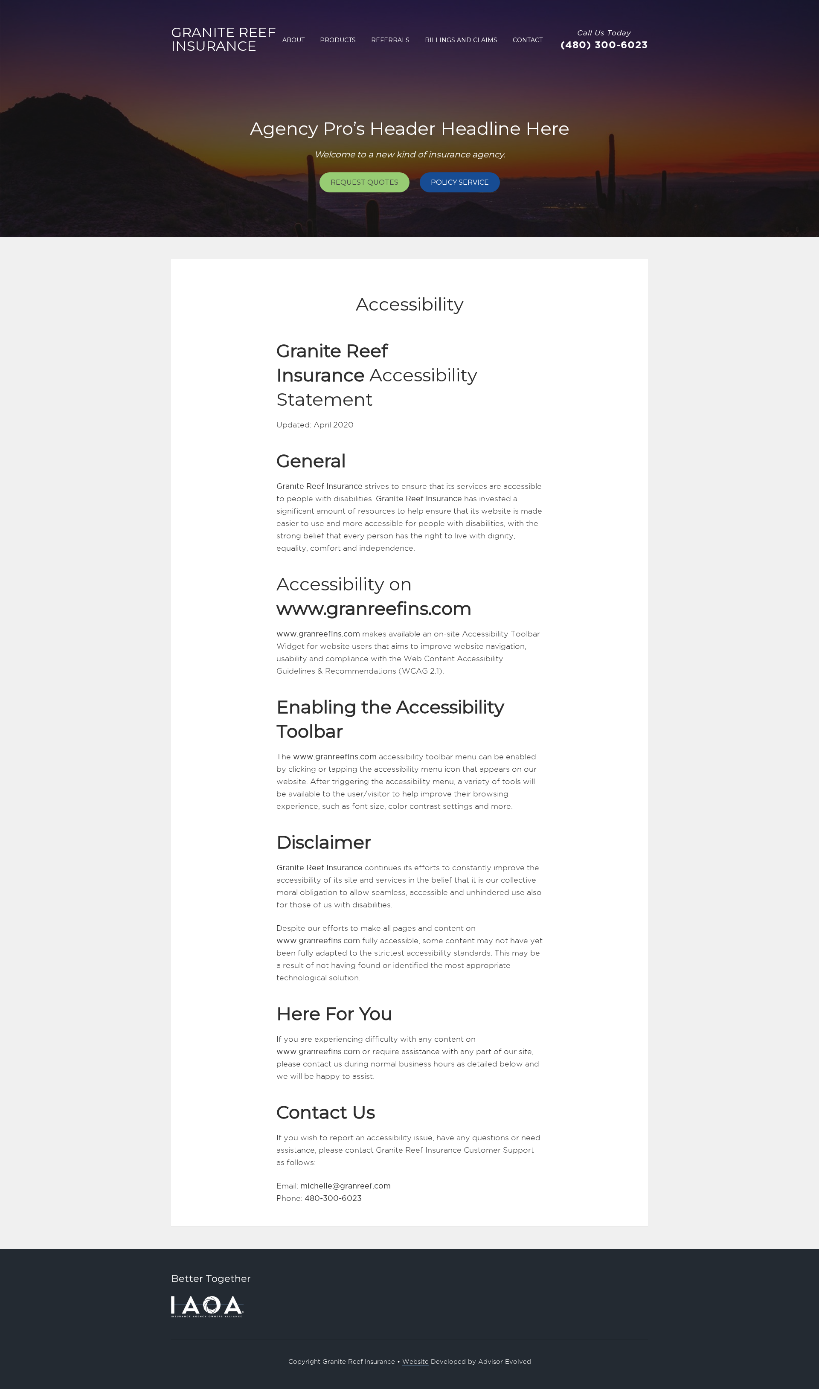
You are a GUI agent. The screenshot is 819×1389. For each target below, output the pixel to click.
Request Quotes (364, 182)
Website (415, 1361)
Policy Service (460, 182)
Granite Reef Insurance (223, 39)
